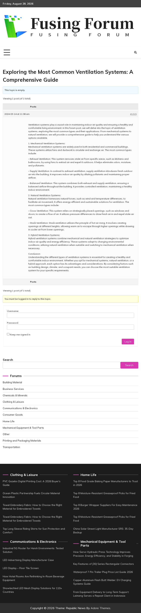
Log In (127, 341)
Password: (13, 322)
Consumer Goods (13, 414)
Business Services (13, 388)
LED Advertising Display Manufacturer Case (28, 559)
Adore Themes (100, 608)
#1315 (133, 114)
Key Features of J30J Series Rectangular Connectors (103, 563)
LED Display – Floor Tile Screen (21, 568)
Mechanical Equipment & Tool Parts (23, 427)
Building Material (12, 382)
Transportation (11, 447)
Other (6, 434)
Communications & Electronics (20, 408)
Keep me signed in (20, 334)
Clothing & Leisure (13, 401)
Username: (13, 311)
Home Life (9, 421)
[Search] (135, 52)
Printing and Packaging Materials (22, 440)
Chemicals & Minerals (15, 395)
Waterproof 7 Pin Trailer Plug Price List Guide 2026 (103, 571)
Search (8, 360)
